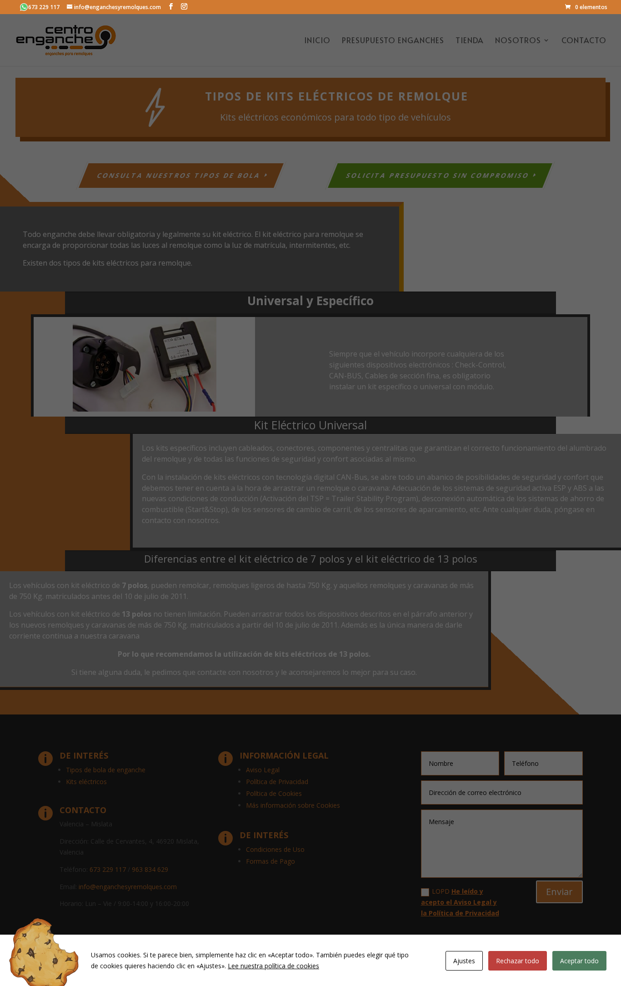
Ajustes (464, 960)
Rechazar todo (517, 960)
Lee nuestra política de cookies (273, 965)
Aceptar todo (579, 960)
